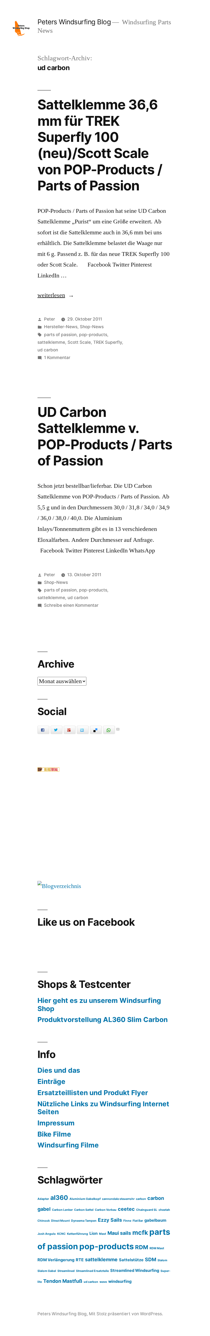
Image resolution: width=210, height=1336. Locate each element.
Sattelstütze (131, 1259)
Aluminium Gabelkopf (85, 1199)
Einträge (51, 1081)
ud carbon (47, 349)
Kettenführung (77, 1234)
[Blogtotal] (48, 769)
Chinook (43, 1221)
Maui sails (119, 1233)
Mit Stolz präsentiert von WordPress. (126, 1313)
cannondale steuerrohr (118, 1199)
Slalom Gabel (46, 1271)
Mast (102, 1234)
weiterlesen (55, 295)
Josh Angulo (46, 1234)
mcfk (140, 1232)
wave (103, 1282)
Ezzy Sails (110, 1220)
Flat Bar (138, 1221)
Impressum (56, 1123)
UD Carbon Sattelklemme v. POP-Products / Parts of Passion (104, 436)
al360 (59, 1197)
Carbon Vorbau (105, 1210)
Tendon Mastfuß (62, 1281)
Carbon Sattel (84, 1210)
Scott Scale (79, 342)
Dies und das (58, 1070)
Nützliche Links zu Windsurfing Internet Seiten (103, 1108)
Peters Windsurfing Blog (74, 22)
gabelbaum (155, 1220)
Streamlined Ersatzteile (92, 1271)
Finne (127, 1221)
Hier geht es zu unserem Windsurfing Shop (99, 1004)
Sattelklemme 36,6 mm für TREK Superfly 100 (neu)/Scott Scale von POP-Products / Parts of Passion (99, 145)
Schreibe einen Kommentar (71, 605)
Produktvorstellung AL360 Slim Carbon (102, 1019)
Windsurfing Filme (68, 1145)
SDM (150, 1259)
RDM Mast (157, 1248)
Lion (93, 1233)
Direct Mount (60, 1221)
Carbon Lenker (62, 1210)
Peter (49, 319)
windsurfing (120, 1281)
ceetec (126, 1209)
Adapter (43, 1199)
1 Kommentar (57, 357)
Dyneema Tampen (84, 1221)
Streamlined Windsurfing (134, 1270)
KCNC (61, 1234)
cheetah (164, 1210)
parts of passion (60, 334)
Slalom (162, 1260)
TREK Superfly (107, 342)
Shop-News (92, 326)
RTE (80, 1259)
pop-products (93, 334)
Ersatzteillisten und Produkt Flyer (92, 1093)
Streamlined (66, 1271)
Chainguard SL (146, 1210)
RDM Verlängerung (55, 1259)
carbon (141, 1199)
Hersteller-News (60, 326)
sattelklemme (51, 342)
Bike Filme (54, 1134)
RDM (141, 1247)
